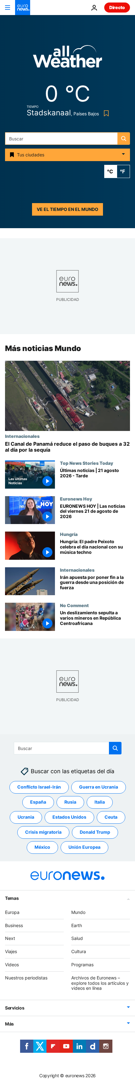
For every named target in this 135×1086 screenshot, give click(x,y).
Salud (77, 938)
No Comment (74, 605)
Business (14, 925)
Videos (12, 964)
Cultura (78, 951)
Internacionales (22, 435)
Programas (82, 964)
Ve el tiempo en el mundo (67, 209)
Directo (117, 7)
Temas (12, 898)
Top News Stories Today (86, 462)
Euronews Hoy (76, 498)
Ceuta (111, 817)
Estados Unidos (69, 817)
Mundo (78, 912)
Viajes (11, 951)
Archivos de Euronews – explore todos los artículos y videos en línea (100, 983)
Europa (12, 912)
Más (9, 1023)
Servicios (14, 1007)
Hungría (69, 534)
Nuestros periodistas (26, 977)
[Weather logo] (67, 58)
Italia (99, 802)
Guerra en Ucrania (98, 787)
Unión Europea (84, 847)
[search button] (123, 138)
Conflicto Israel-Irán (39, 787)
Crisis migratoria (43, 832)
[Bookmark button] (105, 113)
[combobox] (67, 138)
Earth (76, 925)
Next (10, 938)
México (42, 847)
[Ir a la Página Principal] (22, 7)
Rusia (70, 802)
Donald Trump (95, 832)
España (38, 802)
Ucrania (26, 817)
